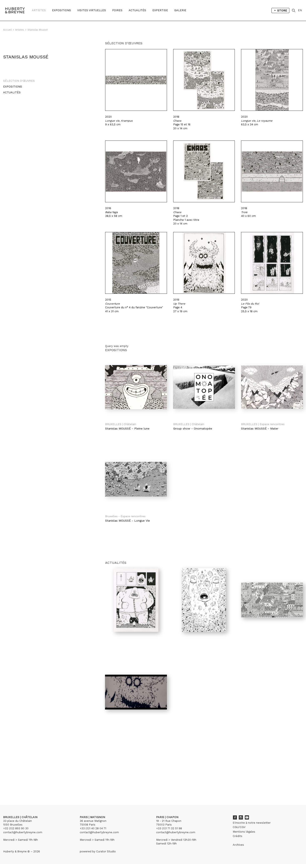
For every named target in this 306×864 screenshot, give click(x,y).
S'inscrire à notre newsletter (252, 822)
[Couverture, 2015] (136, 263)
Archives (238, 844)
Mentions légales (244, 831)
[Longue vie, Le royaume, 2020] (272, 80)
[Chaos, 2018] (204, 80)
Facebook (235, 817)
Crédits (237, 836)
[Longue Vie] (136, 479)
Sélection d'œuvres (19, 80)
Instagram (241, 817)
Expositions (61, 10)
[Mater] (272, 387)
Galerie (180, 10)
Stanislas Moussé (37, 29)
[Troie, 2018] (272, 171)
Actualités (137, 10)
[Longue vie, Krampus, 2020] (136, 80)
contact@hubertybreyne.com (22, 832)
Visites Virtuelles (91, 10)
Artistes (39, 10)
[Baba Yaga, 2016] (136, 171)
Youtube (247, 817)
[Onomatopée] (204, 387)
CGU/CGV (239, 827)
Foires (117, 10)
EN (300, 10)
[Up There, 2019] (204, 263)
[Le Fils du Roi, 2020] (272, 263)
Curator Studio (106, 851)
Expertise (160, 10)
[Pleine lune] (136, 387)
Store (282, 10)
